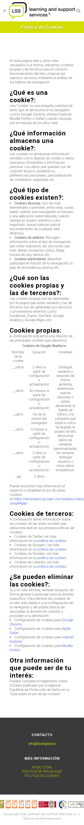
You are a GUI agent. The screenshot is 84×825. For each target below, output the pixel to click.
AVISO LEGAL (42, 767)
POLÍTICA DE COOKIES (42, 776)
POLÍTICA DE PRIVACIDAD (42, 772)
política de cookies (51, 541)
